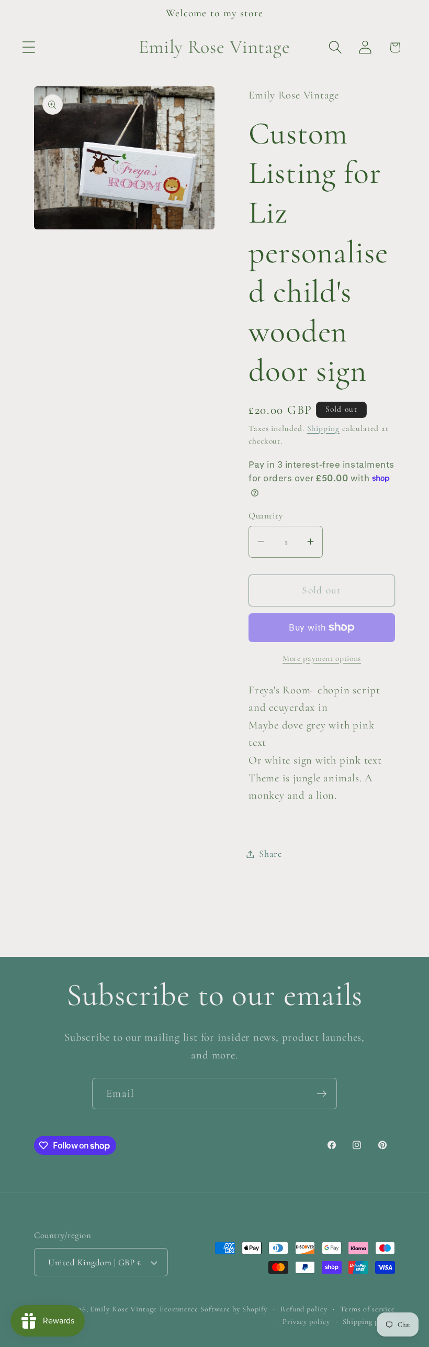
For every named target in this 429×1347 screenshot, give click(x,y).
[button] (28, 47)
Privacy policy (306, 1321)
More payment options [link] (322, 658)
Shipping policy (369, 1321)
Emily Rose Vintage (123, 1309)
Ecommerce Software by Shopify (213, 1309)
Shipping (323, 428)
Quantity (266, 515)
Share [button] (270, 853)
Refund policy (304, 1309)
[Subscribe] (321, 1094)
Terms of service (367, 1309)
